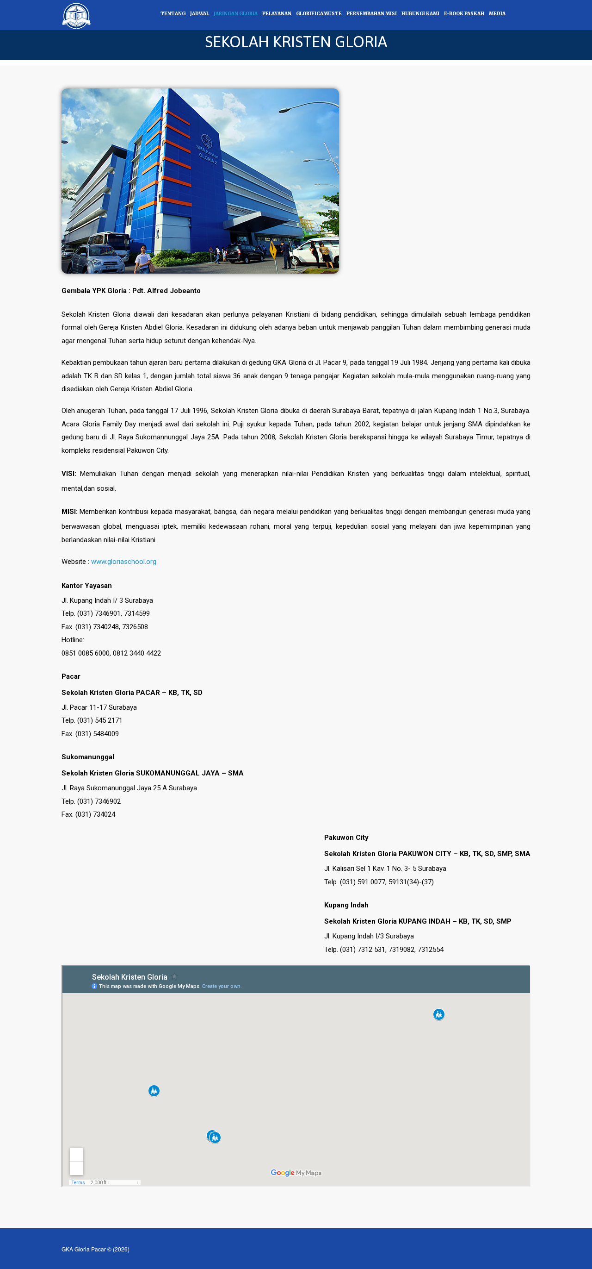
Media (497, 14)
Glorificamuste (319, 14)
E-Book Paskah (464, 14)
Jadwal (199, 14)
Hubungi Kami (420, 14)
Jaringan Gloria (236, 14)
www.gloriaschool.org (123, 561)
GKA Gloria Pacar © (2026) (96, 1249)
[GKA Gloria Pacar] (77, 14)
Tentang (172, 14)
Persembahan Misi (371, 14)
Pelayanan (276, 14)
